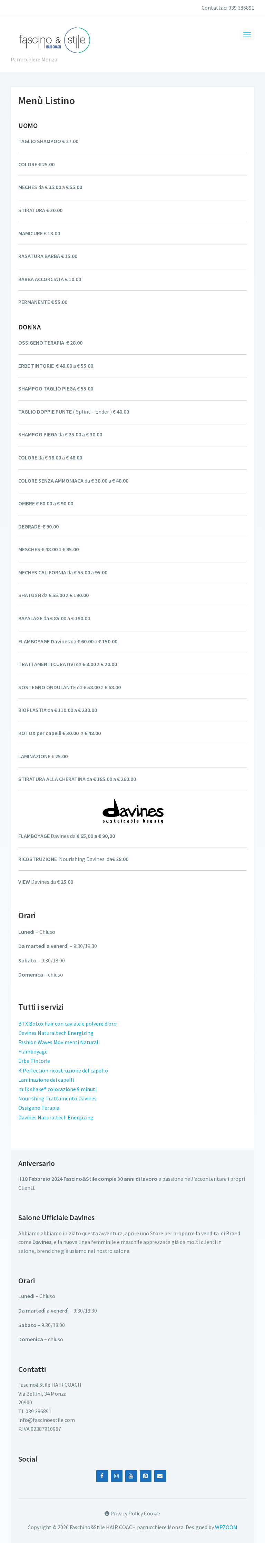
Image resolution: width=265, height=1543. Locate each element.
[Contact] (160, 1476)
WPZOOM (226, 1527)
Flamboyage (33, 1051)
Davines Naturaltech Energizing (56, 1032)
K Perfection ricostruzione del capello (63, 1070)
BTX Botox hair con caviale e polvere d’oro (67, 1023)
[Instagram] (116, 1476)
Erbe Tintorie (34, 1060)
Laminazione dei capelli (46, 1079)
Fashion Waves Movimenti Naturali (59, 1042)
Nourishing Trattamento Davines (57, 1098)
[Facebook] (102, 1476)
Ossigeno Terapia (38, 1107)
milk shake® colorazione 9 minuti (57, 1089)
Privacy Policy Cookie (134, 1513)
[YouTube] (131, 1476)
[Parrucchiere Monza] (54, 39)
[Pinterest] (145, 1476)
